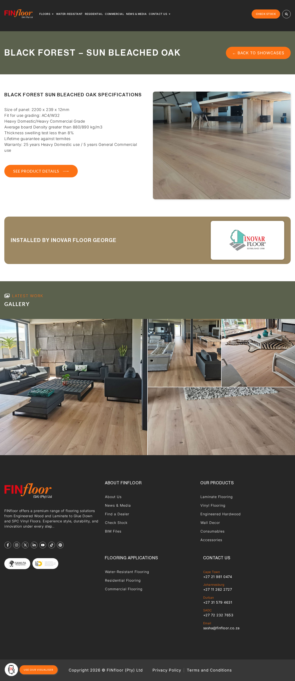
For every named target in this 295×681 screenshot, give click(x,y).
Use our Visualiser (38, 669)
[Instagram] (16, 545)
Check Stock (116, 522)
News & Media (118, 505)
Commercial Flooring (124, 589)
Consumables (212, 531)
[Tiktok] (51, 545)
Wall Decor (210, 522)
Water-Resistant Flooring (127, 572)
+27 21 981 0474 (217, 577)
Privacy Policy (166, 670)
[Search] (286, 14)
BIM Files (113, 531)
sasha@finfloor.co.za (221, 628)
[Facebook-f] (7, 545)
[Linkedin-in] (34, 545)
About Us (113, 497)
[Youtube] (42, 545)
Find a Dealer (117, 514)
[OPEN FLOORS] (52, 14)
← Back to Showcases (258, 53)
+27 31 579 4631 (217, 602)
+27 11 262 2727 (217, 589)
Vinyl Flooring (212, 505)
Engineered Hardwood (220, 514)
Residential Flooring (123, 580)
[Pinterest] (60, 545)
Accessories (211, 540)
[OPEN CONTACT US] (169, 14)
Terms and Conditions (209, 670)
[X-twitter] (25, 545)
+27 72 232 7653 (218, 615)
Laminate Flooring (216, 497)
